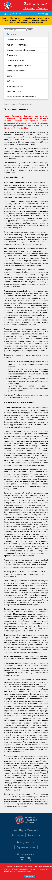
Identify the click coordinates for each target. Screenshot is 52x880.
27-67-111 (14, 13)
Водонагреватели (14, 86)
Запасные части (13, 91)
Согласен (29, 876)
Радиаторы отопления (17, 44)
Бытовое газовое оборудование (21, 50)
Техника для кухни (15, 60)
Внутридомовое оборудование (21, 96)
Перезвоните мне (26, 847)
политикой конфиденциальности (18, 869)
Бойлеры (10, 81)
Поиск (29, 30)
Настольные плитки (15, 70)
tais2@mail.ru (27, 854)
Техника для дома (15, 39)
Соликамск (42, 8)
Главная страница (10, 104)
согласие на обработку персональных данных (26, 870)
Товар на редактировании (18, 65)
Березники (29, 8)
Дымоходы (11, 55)
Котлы (9, 75)
